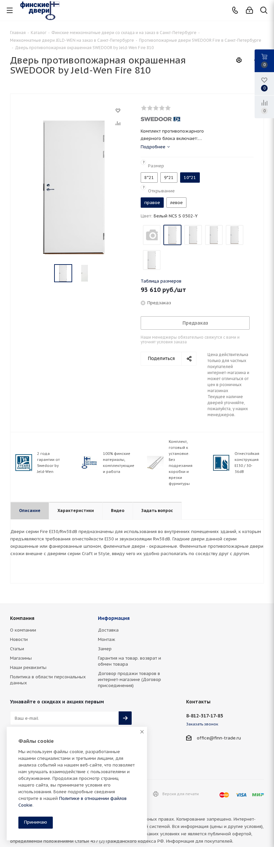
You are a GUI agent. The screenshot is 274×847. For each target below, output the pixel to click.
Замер (105, 649)
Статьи (17, 649)
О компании (23, 630)
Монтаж (106, 639)
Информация (114, 618)
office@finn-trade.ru (219, 738)
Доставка (108, 630)
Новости (19, 639)
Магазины (21, 658)
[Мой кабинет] (249, 10)
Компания (22, 618)
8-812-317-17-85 (204, 716)
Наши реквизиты (28, 667)
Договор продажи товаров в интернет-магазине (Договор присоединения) (129, 679)
